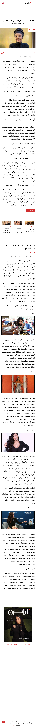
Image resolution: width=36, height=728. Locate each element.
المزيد (13, 725)
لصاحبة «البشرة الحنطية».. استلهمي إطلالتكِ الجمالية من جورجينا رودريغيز (18, 232)
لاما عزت (32, 57)
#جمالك (20, 226)
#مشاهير (32, 226)
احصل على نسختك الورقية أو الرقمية (18, 645)
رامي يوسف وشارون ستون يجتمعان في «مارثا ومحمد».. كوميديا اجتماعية (6, 232)
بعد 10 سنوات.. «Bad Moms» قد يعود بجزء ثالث (30, 231)
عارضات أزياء (30, 210)
